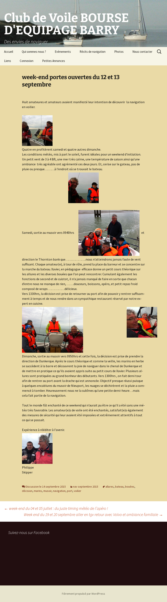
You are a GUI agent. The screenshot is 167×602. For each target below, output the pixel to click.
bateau (119, 486)
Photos (119, 52)
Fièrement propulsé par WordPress (83, 593)
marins (38, 491)
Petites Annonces (53, 61)
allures (109, 486)
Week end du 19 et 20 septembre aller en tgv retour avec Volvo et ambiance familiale (93, 514)
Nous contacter (142, 52)
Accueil (8, 52)
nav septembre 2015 (85, 486)
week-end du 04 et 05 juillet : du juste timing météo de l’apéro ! (56, 508)
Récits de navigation (92, 52)
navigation (59, 491)
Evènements (63, 52)
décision (27, 491)
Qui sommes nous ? (34, 52)
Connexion (26, 61)
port (69, 491)
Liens (7, 61)
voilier (77, 491)
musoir (47, 491)
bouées (129, 486)
